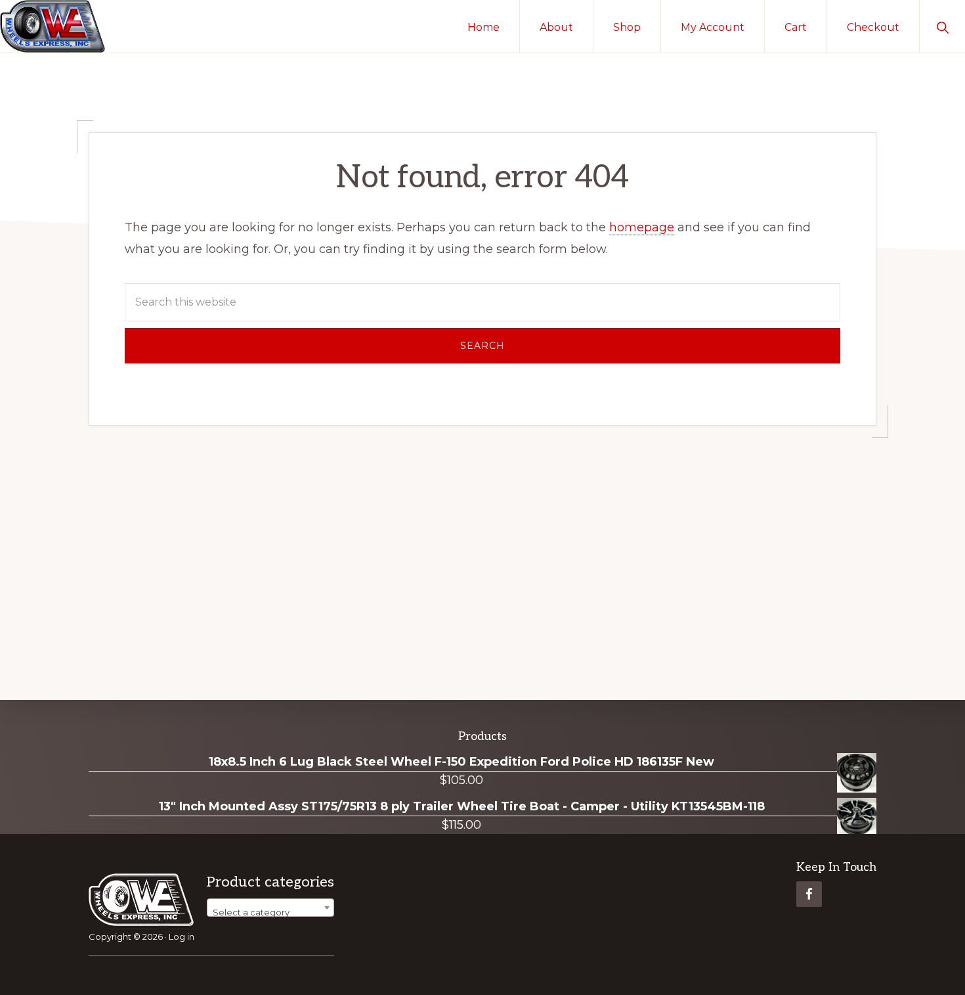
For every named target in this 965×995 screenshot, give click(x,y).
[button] (942, 26)
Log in (181, 936)
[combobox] (270, 907)
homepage (641, 227)
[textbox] (270, 912)
